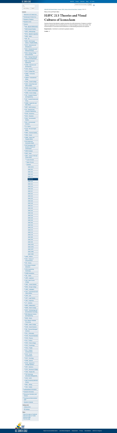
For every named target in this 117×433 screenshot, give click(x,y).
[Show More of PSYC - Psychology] (24, 345)
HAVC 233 (30, 196)
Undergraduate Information (30, 389)
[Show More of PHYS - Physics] (24, 338)
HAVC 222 (30, 184)
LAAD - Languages (29, 289)
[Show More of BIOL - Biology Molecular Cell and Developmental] (24, 56)
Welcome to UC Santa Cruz (30, 14)
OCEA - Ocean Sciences (31, 327)
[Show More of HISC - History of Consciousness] (24, 258)
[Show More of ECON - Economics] (24, 113)
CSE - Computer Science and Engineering (31, 96)
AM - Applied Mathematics (31, 26)
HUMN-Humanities (29, 273)
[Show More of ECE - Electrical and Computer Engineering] (24, 109)
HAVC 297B (30, 247)
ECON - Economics (29, 113)
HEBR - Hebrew (29, 256)
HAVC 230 (30, 188)
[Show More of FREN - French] (24, 135)
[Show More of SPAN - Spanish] (24, 360)
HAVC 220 (30, 181)
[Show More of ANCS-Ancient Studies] (24, 28)
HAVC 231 (30, 191)
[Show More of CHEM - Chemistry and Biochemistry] (24, 64)
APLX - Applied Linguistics (31, 34)
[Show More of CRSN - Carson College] (24, 87)
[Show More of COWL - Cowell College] (24, 81)
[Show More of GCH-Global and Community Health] (24, 141)
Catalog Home (27, 407)
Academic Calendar (28, 402)
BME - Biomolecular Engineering (30, 61)
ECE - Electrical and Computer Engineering (30, 110)
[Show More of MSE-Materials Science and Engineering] (24, 314)
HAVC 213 (30, 179)
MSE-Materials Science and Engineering (30, 315)
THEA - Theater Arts (30, 371)
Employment (75, 430)
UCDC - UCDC (28, 378)
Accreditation (88, 430)
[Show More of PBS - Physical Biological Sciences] (24, 329)
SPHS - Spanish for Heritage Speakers (29, 363)
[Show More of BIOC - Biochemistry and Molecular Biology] (24, 49)
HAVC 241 (30, 205)
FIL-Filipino (28, 126)
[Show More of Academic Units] (23, 21)
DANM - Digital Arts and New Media (31, 104)
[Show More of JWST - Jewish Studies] (24, 284)
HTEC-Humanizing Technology (29, 270)
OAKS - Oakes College (30, 324)
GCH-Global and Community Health (29, 142)
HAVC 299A (30, 251)
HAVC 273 (30, 230)
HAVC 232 (30, 193)
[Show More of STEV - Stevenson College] (24, 369)
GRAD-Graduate (29, 151)
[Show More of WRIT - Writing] (24, 384)
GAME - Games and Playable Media (29, 138)
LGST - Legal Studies (30, 298)
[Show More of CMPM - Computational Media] (24, 77)
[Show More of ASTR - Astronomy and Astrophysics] (24, 45)
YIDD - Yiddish (28, 387)
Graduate (29, 164)
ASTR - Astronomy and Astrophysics (30, 45)
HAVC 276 (30, 234)
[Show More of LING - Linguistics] (24, 300)
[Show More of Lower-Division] (26, 159)
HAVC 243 (30, 210)
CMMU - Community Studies (30, 74)
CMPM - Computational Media (30, 78)
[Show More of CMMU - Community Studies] (24, 73)
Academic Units (27, 21)
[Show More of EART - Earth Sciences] (24, 107)
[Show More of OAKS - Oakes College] (24, 324)
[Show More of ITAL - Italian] (24, 275)
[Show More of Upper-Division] (26, 162)
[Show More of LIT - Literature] (24, 302)
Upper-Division (30, 162)
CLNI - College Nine (30, 71)
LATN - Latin (28, 295)
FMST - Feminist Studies (31, 132)
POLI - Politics (28, 340)
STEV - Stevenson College (31, 369)
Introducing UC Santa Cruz (30, 17)
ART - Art (27, 38)
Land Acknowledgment (64, 430)
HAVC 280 (30, 237)
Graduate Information (29, 391)
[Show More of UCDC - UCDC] (24, 378)
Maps (87, 1)
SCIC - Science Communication (28, 351)
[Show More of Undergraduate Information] (23, 389)
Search (33, 8)
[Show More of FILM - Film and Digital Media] (24, 128)
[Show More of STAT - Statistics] (24, 366)
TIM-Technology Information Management (31, 375)
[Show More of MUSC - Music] (24, 318)
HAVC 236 (30, 201)
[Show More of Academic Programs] (23, 19)
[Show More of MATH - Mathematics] (24, 305)
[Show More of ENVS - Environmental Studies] (24, 118)
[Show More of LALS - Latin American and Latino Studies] (24, 291)
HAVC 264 (30, 225)
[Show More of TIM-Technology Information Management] (24, 374)
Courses (26, 24)
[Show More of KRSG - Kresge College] (24, 286)
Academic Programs (29, 19)
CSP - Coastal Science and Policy (31, 100)
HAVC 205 (30, 174)
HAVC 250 (30, 220)
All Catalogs (27, 409)
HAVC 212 (30, 176)
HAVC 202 (30, 169)
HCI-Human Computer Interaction (30, 266)
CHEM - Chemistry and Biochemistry (30, 65)
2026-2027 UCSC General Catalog (50, 9)
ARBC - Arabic (28, 36)
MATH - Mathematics (30, 305)
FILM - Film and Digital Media (30, 129)
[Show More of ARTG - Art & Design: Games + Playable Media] (24, 41)
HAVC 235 (30, 198)
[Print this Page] (94, 5)
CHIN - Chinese (29, 69)
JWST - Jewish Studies (30, 284)
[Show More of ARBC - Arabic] (24, 36)
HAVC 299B (30, 254)
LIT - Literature (28, 303)
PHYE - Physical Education (31, 335)
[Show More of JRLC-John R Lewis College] (24, 280)
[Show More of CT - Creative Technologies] (24, 90)
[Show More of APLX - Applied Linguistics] (24, 33)
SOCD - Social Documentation (28, 355)
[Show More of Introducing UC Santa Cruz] (23, 16)
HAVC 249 (30, 217)
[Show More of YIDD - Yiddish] (24, 386)
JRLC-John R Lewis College (30, 281)
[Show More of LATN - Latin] (24, 295)
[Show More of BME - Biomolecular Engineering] (24, 60)
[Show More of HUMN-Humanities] (24, 273)
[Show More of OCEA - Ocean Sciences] (24, 326)
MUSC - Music (28, 318)
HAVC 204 (30, 171)
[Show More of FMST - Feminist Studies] (24, 132)
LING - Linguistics (29, 300)
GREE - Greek (28, 153)
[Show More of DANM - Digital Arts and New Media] (24, 103)
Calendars (82, 1)
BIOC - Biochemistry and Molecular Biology (31, 49)
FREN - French (28, 135)
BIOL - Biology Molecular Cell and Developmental (31, 57)
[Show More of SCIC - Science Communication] (24, 350)
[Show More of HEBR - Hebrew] (24, 256)
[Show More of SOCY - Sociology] (24, 358)
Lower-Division (30, 159)
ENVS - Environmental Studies (30, 119)
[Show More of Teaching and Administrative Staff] (23, 398)
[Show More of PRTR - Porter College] (24, 342)
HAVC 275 (30, 232)
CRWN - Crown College (30, 92)
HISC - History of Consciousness (29, 259)
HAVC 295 (30, 242)
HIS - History (28, 263)
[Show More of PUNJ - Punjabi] (24, 347)
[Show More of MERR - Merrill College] (24, 307)
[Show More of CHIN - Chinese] (24, 68)
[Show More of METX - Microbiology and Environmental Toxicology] (24, 310)
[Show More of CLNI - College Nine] (24, 71)
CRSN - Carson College (30, 88)
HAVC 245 (30, 215)
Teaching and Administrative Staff (30, 399)
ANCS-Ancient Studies (30, 29)
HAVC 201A (30, 167)
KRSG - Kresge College (30, 287)
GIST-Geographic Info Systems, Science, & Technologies (30, 147)
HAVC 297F (30, 249)
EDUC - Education (29, 116)
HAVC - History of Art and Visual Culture (31, 156)
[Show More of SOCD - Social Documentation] (24, 354)
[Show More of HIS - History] (24, 262)
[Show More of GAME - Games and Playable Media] (24, 137)
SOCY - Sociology (29, 358)
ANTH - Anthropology (30, 31)
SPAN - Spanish (29, 360)
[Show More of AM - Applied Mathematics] (24, 26)
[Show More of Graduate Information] (23, 391)
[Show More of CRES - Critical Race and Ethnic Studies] (24, 84)
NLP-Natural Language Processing (30, 321)
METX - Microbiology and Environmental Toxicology (31, 311)
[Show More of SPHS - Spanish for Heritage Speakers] (24, 362)
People (77, 1)
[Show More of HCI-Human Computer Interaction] (24, 265)
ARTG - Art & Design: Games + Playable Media (31, 41)
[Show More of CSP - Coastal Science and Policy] (24, 99)
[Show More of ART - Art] (24, 38)
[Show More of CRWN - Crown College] (24, 92)
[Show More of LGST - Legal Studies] (24, 298)
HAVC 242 (30, 208)
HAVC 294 (30, 239)
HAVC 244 (30, 213)
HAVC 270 (30, 227)
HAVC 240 (30, 203)
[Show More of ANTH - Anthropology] (24, 31)
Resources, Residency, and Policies (30, 395)
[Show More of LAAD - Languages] (24, 289)
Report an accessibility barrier (50, 430)
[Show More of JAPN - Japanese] (24, 277)
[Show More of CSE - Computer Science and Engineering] (24, 95)
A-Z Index (92, 1)
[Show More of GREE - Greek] (24, 153)
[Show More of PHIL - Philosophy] (24, 333)
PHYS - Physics (29, 338)
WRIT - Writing (28, 384)
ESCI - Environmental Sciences (30, 123)
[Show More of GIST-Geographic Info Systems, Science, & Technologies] (24, 145)
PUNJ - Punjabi (28, 347)
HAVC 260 (30, 222)
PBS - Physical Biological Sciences (31, 330)
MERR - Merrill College (30, 307)
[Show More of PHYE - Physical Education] (24, 335)
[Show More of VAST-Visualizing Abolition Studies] (24, 380)
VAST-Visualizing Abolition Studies (31, 381)
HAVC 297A (30, 244)
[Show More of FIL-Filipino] (24, 126)
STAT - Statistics (29, 367)
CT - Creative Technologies (31, 90)
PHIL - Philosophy (29, 333)
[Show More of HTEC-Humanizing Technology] (24, 269)
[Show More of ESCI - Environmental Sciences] (24, 122)
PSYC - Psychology (30, 345)
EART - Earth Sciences (30, 107)
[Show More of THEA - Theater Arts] (24, 371)
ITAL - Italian (28, 275)
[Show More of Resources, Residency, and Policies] (23, 394)
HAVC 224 (30, 186)
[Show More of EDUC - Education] (24, 115)
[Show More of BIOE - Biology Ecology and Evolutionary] (24, 52)
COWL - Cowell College (30, 81)
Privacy (81, 430)
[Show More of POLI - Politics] (24, 340)
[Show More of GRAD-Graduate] (24, 150)
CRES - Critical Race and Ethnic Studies (31, 84)
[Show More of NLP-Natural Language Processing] (24, 320)
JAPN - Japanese (29, 278)
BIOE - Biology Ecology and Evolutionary (30, 53)
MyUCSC (72, 1)
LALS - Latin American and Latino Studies (31, 292)
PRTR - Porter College (30, 343)
